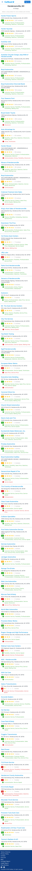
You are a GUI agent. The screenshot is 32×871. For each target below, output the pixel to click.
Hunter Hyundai (6, 29)
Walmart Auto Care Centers (11, 646)
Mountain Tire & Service (9, 800)
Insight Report (5, 863)
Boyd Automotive (7, 69)
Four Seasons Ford (7, 98)
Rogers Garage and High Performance (14, 632)
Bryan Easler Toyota (8, 113)
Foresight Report (5, 861)
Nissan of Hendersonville (10, 162)
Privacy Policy (5, 854)
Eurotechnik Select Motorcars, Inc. (13, 431)
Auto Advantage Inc (8, 129)
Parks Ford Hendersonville (10, 265)
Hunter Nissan (6, 146)
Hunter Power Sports (8, 16)
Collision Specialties (8, 516)
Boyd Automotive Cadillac (10, 457)
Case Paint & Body (7, 721)
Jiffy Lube (4, 252)
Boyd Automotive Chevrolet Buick (13, 84)
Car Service (5, 710)
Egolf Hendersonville (8, 349)
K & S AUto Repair (7, 787)
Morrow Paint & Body (8, 594)
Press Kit (3, 857)
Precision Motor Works (9, 621)
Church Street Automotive (10, 405)
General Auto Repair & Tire (10, 471)
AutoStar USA (6, 42)
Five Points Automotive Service (12, 529)
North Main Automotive (9, 609)
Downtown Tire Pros (8, 223)
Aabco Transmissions (8, 684)
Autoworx (4, 293)
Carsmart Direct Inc (8, 392)
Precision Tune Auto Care (10, 813)
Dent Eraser (5, 749)
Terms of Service (5, 852)
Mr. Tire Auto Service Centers (11, 306)
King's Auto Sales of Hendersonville (13, 208)
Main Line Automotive (8, 581)
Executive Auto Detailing (9, 377)
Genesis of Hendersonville (10, 278)
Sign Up (27, 2)
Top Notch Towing (7, 334)
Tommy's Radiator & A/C (9, 839)
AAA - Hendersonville (8, 659)
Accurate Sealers (7, 697)
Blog (2, 859)
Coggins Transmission (9, 734)
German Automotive (8, 544)
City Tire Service (7, 319)
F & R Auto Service (7, 762)
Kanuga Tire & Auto (8, 568)
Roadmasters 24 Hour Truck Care (13, 828)
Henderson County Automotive (12, 775)
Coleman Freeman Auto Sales (11, 192)
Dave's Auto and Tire (8, 418)
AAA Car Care (6, 672)
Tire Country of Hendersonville (12, 486)
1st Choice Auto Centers (9, 236)
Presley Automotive (8, 444)
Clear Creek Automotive (9, 501)
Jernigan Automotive (8, 557)
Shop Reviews (5, 865)
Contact (3, 855)
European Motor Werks (9, 363)
